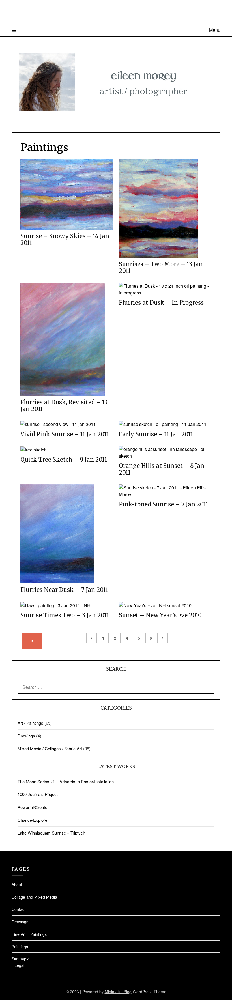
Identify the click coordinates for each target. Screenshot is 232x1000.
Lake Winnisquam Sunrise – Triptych (51, 833)
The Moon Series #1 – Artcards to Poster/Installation (66, 781)
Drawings (26, 736)
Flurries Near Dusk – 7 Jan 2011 (64, 589)
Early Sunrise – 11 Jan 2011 (156, 434)
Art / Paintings (30, 723)
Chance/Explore (32, 820)
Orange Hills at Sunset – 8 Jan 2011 (161, 469)
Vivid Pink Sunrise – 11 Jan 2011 (64, 434)
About (17, 884)
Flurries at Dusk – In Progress (161, 302)
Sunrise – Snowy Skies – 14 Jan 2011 (64, 239)
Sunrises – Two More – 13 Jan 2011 (161, 267)
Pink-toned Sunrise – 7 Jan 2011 (163, 504)
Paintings (20, 946)
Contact (18, 909)
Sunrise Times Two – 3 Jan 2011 (64, 615)
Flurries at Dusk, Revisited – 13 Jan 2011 (64, 405)
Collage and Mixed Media (34, 897)
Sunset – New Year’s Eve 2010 (160, 615)
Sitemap (19, 959)
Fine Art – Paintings (29, 934)
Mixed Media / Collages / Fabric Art (50, 748)
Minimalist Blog (118, 991)
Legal (19, 965)
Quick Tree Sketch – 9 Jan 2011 (63, 459)
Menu (214, 30)
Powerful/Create (32, 807)
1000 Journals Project (38, 794)
